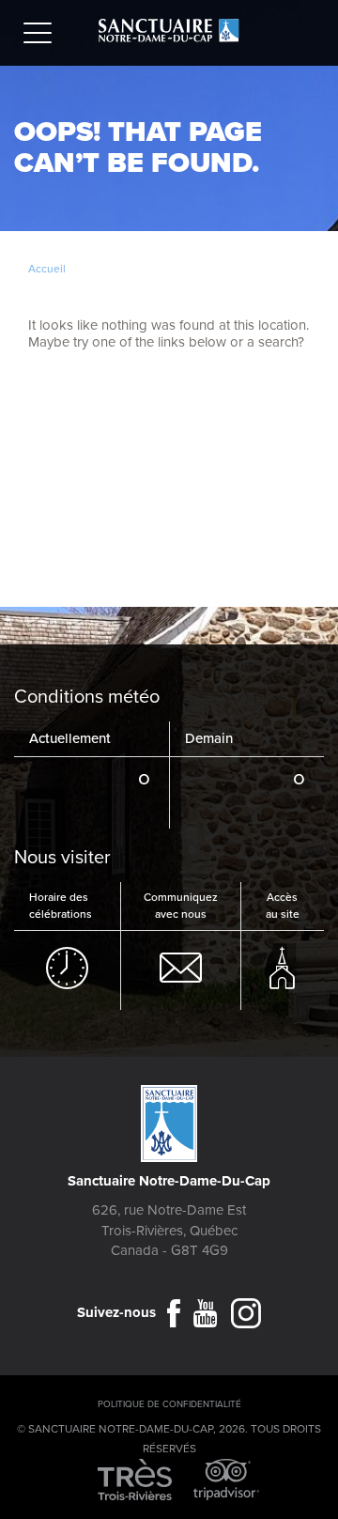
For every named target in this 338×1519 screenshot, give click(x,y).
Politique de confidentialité (169, 1404)
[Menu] (42, 35)
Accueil (47, 268)
